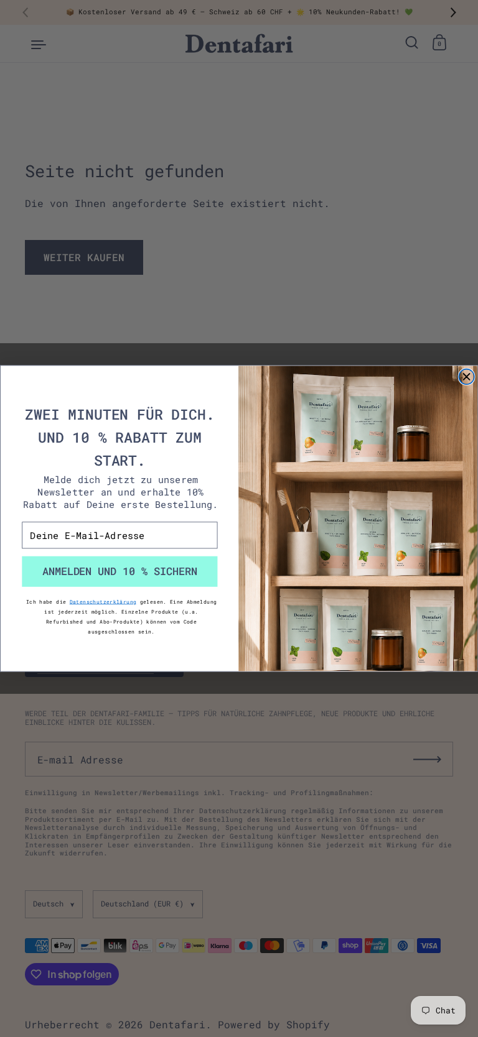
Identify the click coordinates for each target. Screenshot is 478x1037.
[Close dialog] (466, 377)
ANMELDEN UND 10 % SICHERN (120, 571)
